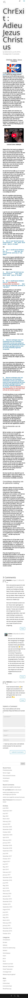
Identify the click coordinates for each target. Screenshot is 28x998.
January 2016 (6, 896)
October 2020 (7, 832)
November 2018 (7, 848)
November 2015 (7, 901)
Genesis (5, 950)
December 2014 (7, 928)
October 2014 (7, 933)
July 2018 (5, 853)
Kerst (4, 961)
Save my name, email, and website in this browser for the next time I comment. (13, 746)
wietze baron (8, 52)
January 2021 (6, 824)
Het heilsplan (6, 953)
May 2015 (5, 917)
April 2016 (6, 888)
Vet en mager (6, 773)
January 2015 (6, 925)
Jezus (4, 958)
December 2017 (7, 856)
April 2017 (6, 869)
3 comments (15, 54)
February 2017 (7, 872)
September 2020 (7, 835)
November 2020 (7, 829)
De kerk (5, 942)
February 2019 (7, 840)
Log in (4, 980)
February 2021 (7, 821)
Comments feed (7, 986)
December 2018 (7, 845)
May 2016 (5, 885)
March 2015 (6, 920)
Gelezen (5, 945)
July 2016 (5, 883)
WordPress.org (7, 988)
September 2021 (7, 811)
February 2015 (7, 923)
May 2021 (5, 816)
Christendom (6, 940)
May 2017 (5, 867)
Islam (4, 956)
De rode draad (16, 787)
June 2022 (5, 808)
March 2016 (6, 891)
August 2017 (6, 861)
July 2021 (5, 813)
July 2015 (5, 912)
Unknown (9, 682)
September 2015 (7, 907)
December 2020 (7, 827)
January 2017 (6, 875)
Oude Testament (7, 969)
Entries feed (6, 983)
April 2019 (6, 837)
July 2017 (5, 864)
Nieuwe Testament (8, 966)
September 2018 (7, 851)
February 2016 (7, 893)
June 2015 (5, 915)
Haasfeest (5, 781)
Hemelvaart (6, 778)
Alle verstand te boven (9, 775)
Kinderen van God (8, 964)
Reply (22, 628)
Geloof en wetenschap (9, 948)
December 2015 (7, 899)
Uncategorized (7, 54)
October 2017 (7, 859)
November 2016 (7, 880)
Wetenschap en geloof (9, 974)
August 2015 (6, 909)
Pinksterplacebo (7, 770)
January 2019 (6, 843)
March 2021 (6, 819)
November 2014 (7, 931)
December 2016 (7, 877)
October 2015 (7, 904)
